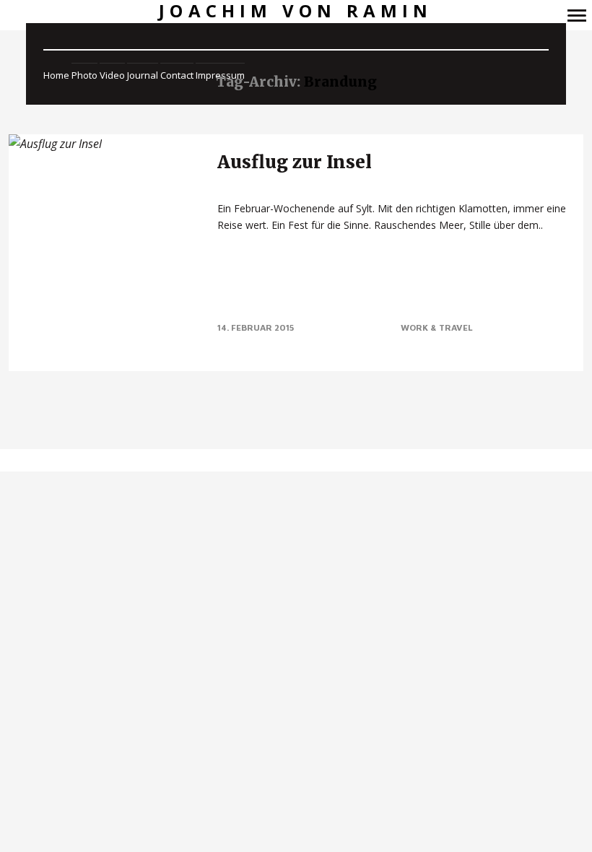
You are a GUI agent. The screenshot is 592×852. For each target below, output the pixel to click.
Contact (176, 75)
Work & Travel (437, 327)
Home (56, 75)
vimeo (320, 460)
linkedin (338, 460)
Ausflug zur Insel (294, 162)
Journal (142, 75)
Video (112, 75)
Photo (84, 75)
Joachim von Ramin (295, 11)
